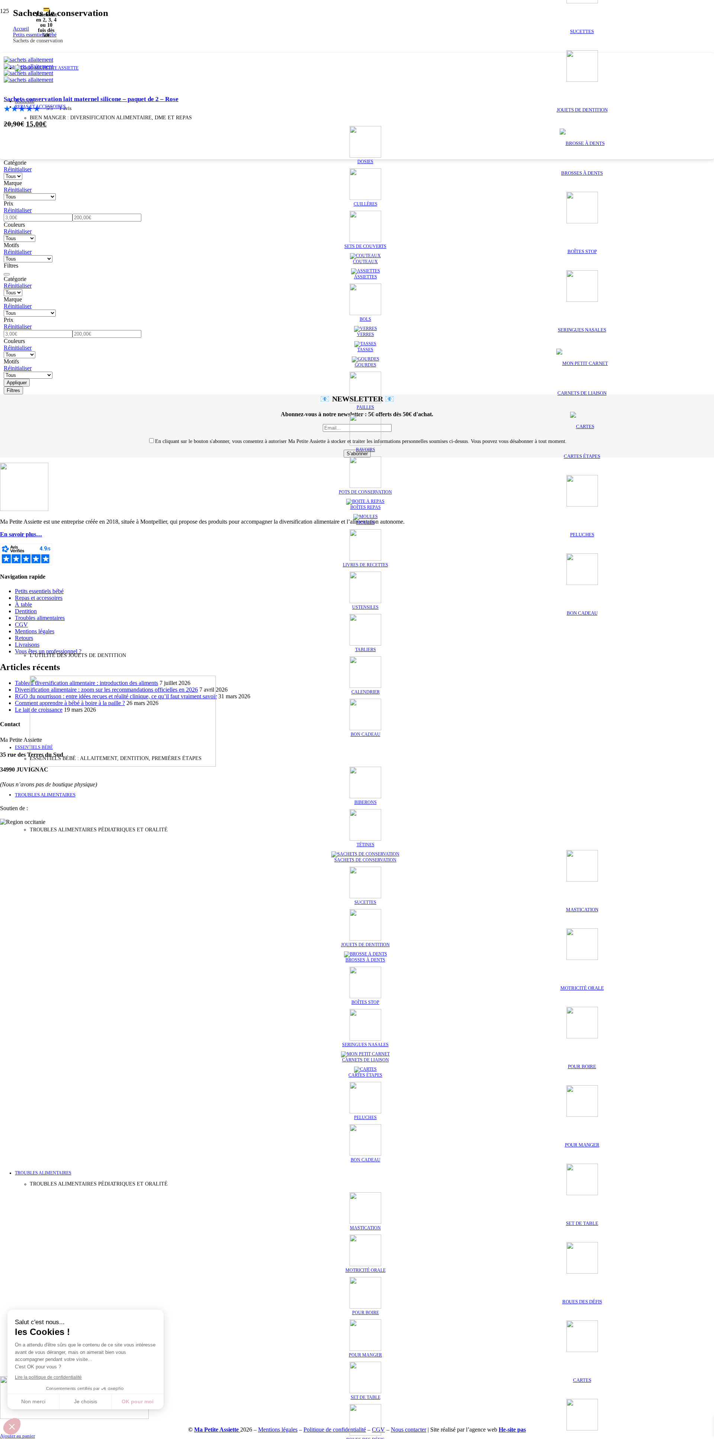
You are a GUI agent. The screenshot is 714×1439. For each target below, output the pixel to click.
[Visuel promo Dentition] (123, 765)
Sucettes (582, 31)
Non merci (33, 1401)
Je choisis (85, 1401)
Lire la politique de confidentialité (48, 1377)
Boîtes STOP (582, 251)
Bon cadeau (582, 613)
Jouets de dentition (582, 110)
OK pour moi (138, 1401)
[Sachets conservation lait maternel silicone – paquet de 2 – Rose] (582, 80)
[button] (12, 1426)
